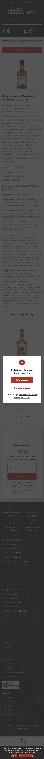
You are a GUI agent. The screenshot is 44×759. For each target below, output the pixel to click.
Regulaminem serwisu (28, 395)
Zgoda (14, 756)
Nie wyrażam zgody (26, 756)
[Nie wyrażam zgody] (41, 752)
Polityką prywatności (22, 397)
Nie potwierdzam (22, 388)
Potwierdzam (22, 380)
